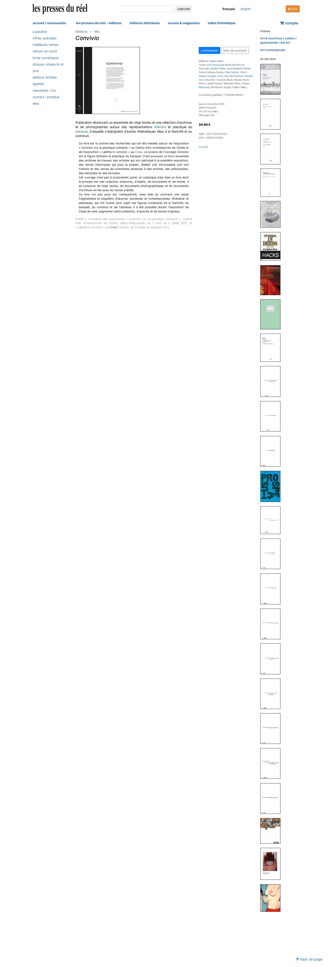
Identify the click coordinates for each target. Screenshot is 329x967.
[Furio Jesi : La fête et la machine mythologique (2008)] (272, 693)
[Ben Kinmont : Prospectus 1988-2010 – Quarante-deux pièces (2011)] (272, 451)
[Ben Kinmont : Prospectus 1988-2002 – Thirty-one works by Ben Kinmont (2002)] (272, 863)
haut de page (311, 959)
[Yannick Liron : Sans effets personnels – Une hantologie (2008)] (272, 658)
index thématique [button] (221, 23)
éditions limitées (45, 77)
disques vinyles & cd (48, 64)
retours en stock (45, 51)
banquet (81, 131)
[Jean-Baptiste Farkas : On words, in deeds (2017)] (272, 246)
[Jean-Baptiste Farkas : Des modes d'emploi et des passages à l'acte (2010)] (272, 520)
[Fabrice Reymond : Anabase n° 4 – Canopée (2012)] (272, 416)
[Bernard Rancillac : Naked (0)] (272, 897)
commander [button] (209, 50)
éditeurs (81, 31)
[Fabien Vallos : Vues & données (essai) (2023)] (272, 114)
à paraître (40, 32)
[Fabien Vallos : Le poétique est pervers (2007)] (272, 728)
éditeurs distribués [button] (145, 23)
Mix (97, 31)
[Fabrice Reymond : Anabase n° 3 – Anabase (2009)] (272, 553)
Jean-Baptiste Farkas (238, 68)
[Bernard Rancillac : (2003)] (272, 830)
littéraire (160, 127)
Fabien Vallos (216, 61)
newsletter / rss (44, 90)
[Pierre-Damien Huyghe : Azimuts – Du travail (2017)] (272, 214)
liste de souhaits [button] (235, 50)
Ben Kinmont (236, 76)
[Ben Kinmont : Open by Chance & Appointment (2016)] (272, 314)
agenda (38, 84)
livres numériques (46, 58)
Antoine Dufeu (218, 68)
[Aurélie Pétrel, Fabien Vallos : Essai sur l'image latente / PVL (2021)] (272, 148)
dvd (35, 71)
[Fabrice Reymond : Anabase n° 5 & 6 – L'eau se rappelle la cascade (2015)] (272, 381)
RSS (294, 9)
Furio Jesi (223, 76)
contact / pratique (46, 97)
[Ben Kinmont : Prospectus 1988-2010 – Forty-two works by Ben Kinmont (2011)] (272, 486)
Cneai (138, 152)
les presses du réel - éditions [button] (99, 23)
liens (36, 103)
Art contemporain (272, 50)
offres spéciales (45, 38)
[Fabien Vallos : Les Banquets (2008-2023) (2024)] (272, 79)
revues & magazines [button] (184, 23)
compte (291, 23)
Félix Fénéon (232, 72)
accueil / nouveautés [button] (49, 23)
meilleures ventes (46, 45)
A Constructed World (220, 64)
